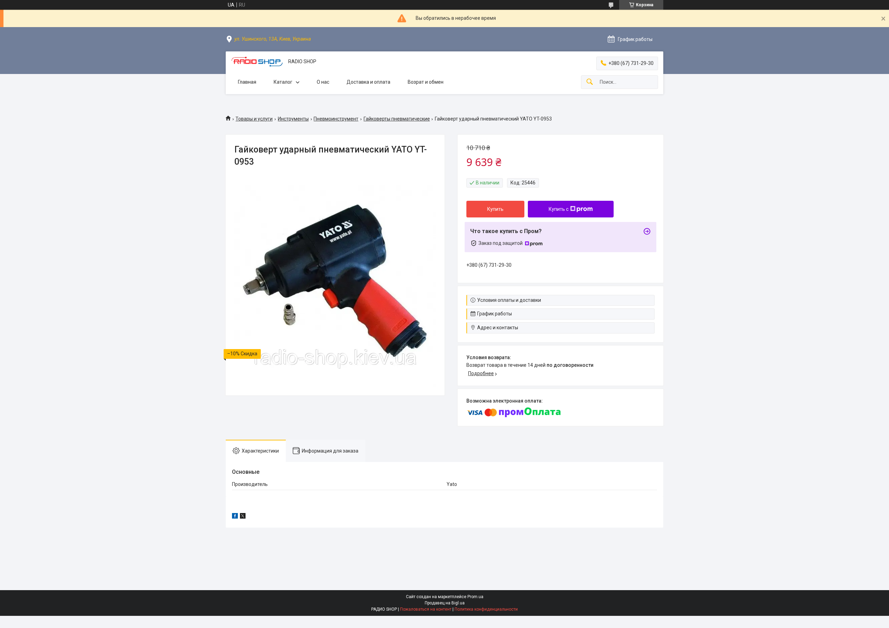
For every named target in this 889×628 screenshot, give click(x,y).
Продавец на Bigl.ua (445, 603)
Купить (495, 209)
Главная (247, 82)
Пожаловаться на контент (425, 609)
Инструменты (293, 119)
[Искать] (590, 82)
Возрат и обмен (425, 82)
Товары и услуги (254, 119)
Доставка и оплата (368, 82)
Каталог (283, 82)
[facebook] (235, 517)
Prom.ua (475, 596)
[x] (243, 517)
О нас (323, 82)
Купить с (558, 209)
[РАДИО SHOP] (257, 62)
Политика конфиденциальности (486, 609)
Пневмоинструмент (336, 119)
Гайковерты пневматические (397, 119)
